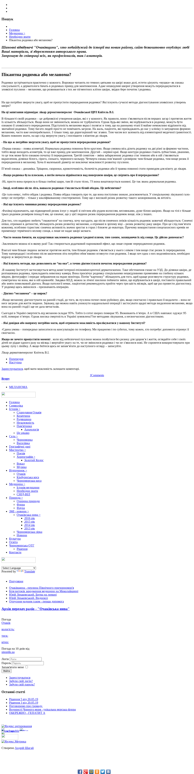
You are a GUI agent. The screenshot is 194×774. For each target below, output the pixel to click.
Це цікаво (23, 432)
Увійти (6, 671)
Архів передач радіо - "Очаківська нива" (36, 609)
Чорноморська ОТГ (21, 545)
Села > (13, 436)
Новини (22, 535)
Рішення (22, 549)
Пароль (7, 663)
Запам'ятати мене (13, 667)
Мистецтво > (17, 450)
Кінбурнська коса (28, 477)
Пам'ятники (24, 426)
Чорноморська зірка (29, 531)
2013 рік (29, 528)
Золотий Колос (34, 460)
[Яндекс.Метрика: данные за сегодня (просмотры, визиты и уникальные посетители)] (14, 741)
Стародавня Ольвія (29, 412)
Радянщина (24, 419)
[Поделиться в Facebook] (80, 771)
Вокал (21, 463)
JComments (97, 375)
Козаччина (23, 415)
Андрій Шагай (24, 748)
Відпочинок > (18, 470)
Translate (29, 571)
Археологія (31, 429)
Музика (22, 467)
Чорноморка (25, 439)
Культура (15, 538)
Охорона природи (28, 501)
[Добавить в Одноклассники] (97, 771)
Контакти (15, 552)
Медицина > (17, 484)
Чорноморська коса (29, 480)
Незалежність (25, 422)
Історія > (14, 409)
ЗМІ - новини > (19, 511)
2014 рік (29, 525)
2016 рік (29, 518)
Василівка (23, 443)
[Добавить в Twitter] (102, 771)
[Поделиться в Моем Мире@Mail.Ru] (91, 771)
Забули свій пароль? (22, 684)
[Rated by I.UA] (10, 738)
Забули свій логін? (21, 681)
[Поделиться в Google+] (85, 771)
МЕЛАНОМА (18, 387)
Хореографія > (26, 456)
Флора (21, 504)
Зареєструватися (12, 368)
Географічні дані (19, 446)
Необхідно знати (27, 490)
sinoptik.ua (8, 652)
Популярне (16, 581)
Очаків (21, 473)
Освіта (13, 542)
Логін (5, 659)
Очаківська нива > (29, 514)
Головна (14, 402)
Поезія (21, 453)
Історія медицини (28, 487)
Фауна (21, 508)
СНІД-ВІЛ (23, 494)
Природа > (16, 497)
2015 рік (29, 521)
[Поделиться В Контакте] (108, 771)
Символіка (16, 405)
